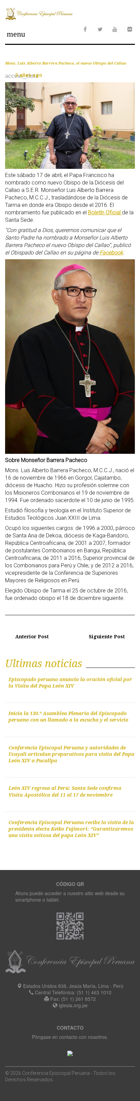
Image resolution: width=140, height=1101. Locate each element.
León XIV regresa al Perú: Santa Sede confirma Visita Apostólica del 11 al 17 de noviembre (64, 791)
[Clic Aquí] (70, 1052)
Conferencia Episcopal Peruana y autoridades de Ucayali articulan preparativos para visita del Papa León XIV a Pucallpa (71, 754)
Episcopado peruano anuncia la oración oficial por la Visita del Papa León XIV (70, 682)
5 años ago (28, 75)
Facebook (111, 252)
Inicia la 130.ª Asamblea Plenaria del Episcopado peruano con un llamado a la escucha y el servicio (68, 716)
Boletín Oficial (105, 212)
